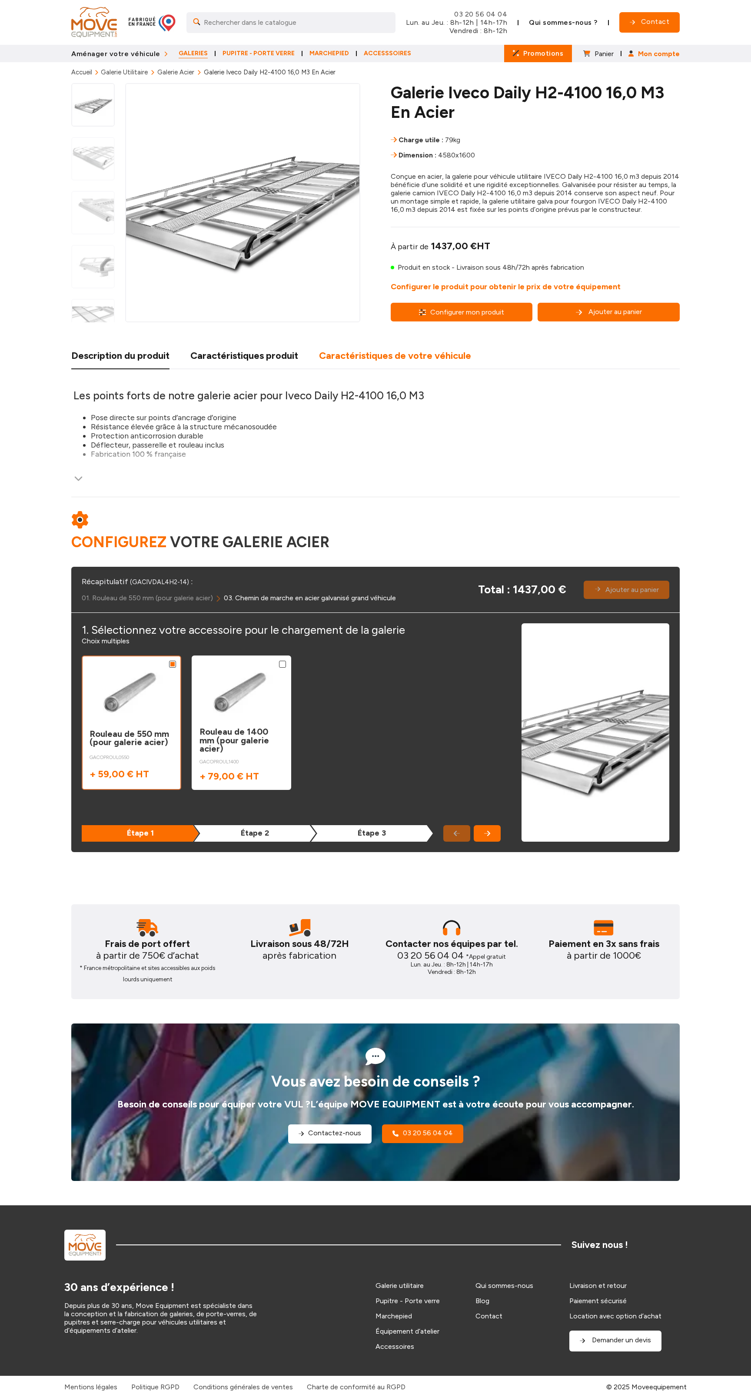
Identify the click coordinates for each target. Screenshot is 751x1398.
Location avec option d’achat (615, 1316)
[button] (487, 833)
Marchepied (394, 1316)
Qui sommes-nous (504, 1285)
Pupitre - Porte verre (408, 1301)
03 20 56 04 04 (480, 14)
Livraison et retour (598, 1285)
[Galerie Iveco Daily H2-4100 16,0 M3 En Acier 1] (242, 202)
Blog (482, 1301)
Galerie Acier (175, 72)
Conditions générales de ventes (243, 1387)
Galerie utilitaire (400, 1285)
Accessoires (395, 1346)
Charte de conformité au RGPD (356, 1387)
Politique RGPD (155, 1387)
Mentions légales (90, 1387)
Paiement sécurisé (598, 1301)
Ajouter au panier (615, 312)
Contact (488, 1316)
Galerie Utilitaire (124, 72)
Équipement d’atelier (407, 1331)
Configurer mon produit (467, 312)
